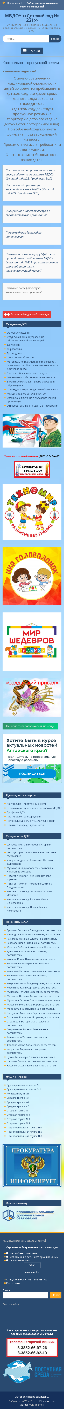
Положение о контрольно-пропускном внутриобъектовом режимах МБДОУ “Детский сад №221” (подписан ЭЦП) (30, 174)
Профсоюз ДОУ (16, 812)
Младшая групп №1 (18, 1093)
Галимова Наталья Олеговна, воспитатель (32, 938)
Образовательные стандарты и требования (32, 405)
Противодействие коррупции (24, 816)
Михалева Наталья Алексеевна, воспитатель (33, 996)
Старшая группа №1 (18, 1110)
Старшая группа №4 (18, 1123)
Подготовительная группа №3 (24, 1136)
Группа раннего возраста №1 (24, 1085)
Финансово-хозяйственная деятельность (31, 377)
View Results (32, 1272)
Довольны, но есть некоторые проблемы (34, 1257)
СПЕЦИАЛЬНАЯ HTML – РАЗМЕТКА (26, 1279)
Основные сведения (18, 332)
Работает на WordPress (23, 1401)
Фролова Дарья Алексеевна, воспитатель (31, 1045)
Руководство (14, 353)
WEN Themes (36, 1404)
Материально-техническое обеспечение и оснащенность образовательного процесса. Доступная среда (33, 365)
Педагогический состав (20, 357)
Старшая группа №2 (18, 1114)
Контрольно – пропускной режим (26, 803)
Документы (13, 344)
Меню (35, 51)
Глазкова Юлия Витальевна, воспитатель (31, 942)
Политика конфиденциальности (25, 825)
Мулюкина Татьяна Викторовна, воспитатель (33, 1000)
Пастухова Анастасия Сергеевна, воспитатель (34, 1013)
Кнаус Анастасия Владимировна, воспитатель (34, 983)
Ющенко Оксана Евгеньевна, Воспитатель (32, 1065)
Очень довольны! (20, 1260)
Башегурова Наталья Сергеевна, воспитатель (34, 934)
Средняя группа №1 (18, 1097)
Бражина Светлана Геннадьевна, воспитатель (34, 930)
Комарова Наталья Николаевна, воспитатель (33, 971)
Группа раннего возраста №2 (24, 1089)
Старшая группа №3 (18, 1119)
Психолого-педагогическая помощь (30, 726)
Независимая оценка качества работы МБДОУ (34, 808)
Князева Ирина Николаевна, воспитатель (31, 959)
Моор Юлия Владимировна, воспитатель (31, 1008)
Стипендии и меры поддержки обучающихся (32, 389)
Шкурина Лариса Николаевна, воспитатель (32, 1061)
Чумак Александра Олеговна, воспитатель (31, 1057)
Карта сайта (13, 1283)
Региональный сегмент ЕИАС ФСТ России (31, 820)
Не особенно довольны (23, 1253)
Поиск (7, 1290)
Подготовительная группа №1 (24, 1127)
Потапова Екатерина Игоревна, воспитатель (33, 1017)
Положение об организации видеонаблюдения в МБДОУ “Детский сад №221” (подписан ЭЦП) (30, 189)
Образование (15, 349)
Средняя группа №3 (18, 1106)
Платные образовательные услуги (27, 373)
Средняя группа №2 (18, 1102)
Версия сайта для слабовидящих (29, 314)
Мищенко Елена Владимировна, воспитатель (33, 1004)
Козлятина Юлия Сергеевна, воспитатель (31, 987)
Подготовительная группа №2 (24, 1131)
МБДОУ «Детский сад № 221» (32, 18)
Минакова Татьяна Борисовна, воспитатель (33, 991)
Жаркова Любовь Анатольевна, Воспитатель (33, 947)
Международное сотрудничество (26, 393)
